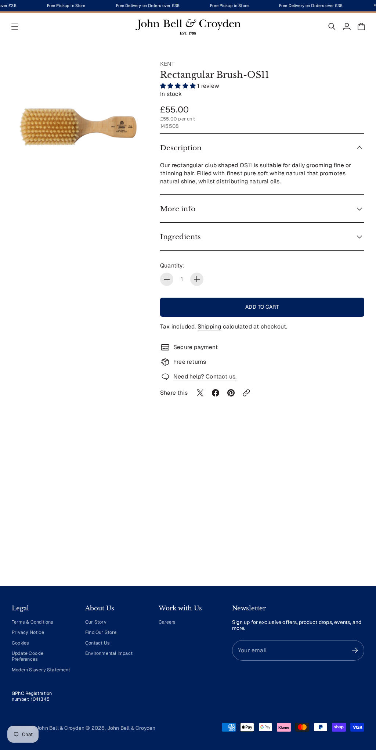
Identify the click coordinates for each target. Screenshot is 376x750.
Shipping (209, 326)
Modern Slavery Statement (41, 670)
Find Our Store (100, 632)
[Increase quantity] (196, 279)
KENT (167, 64)
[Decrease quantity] (166, 279)
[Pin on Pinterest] (231, 392)
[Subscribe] (355, 650)
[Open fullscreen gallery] (131, 180)
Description (181, 147)
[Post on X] (200, 392)
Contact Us (97, 643)
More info (177, 208)
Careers (167, 622)
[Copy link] (246, 392)
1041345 (40, 699)
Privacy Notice (28, 632)
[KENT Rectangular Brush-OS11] (78, 127)
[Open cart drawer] (361, 26)
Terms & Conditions (33, 622)
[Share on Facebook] (215, 392)
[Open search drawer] (332, 26)
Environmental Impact (109, 653)
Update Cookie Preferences (28, 656)
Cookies (20, 643)
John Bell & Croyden (131, 728)
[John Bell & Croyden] (188, 26)
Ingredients (180, 236)
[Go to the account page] (346, 26)
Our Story (95, 622)
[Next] (355, 512)
